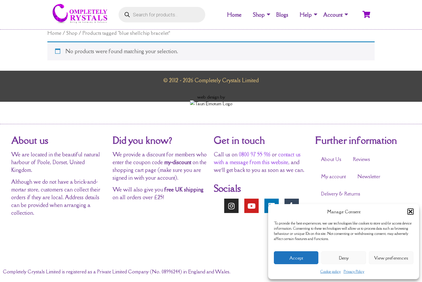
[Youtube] (251, 206)
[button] (410, 211)
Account (332, 14)
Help (306, 14)
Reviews (361, 159)
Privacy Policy (354, 271)
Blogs (282, 14)
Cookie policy (330, 271)
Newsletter (368, 176)
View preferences (391, 258)
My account (333, 176)
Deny (344, 258)
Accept (296, 258)
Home (234, 14)
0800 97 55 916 (254, 154)
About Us (331, 159)
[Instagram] (231, 206)
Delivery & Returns (340, 194)
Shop (259, 14)
